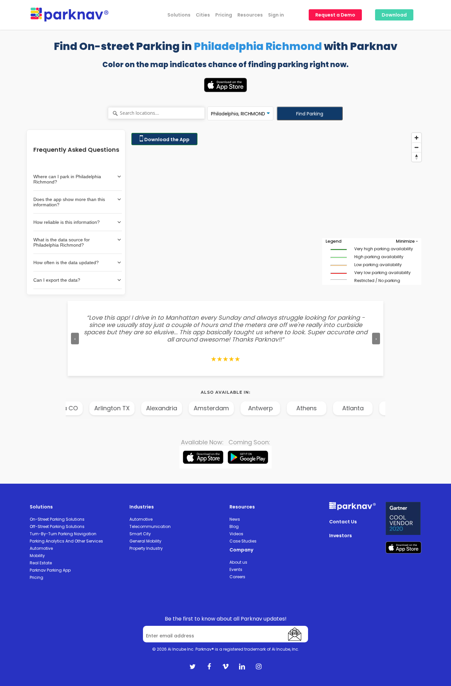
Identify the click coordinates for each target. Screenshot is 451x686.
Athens (287, 408)
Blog (234, 526)
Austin (380, 408)
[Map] (276, 212)
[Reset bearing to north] (416, 157)
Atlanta (333, 408)
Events (235, 569)
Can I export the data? (56, 280)
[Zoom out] (416, 147)
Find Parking (309, 113)
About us (238, 562)
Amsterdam (192, 408)
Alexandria (142, 408)
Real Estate (41, 563)
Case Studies (243, 541)
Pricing (36, 577)
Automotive (41, 548)
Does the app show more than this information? (69, 202)
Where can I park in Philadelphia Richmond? (67, 179)
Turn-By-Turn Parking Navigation (63, 534)
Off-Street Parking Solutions (57, 526)
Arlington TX (92, 408)
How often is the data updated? (66, 262)
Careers (237, 577)
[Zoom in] (416, 137)
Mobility (37, 555)
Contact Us (343, 521)
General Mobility (145, 541)
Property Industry (146, 548)
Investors (340, 535)
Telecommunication (150, 526)
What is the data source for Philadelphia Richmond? (61, 242)
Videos (236, 534)
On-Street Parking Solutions (57, 519)
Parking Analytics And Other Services (66, 541)
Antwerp (241, 408)
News (234, 519)
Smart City (140, 534)
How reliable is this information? (66, 222)
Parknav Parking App (50, 570)
